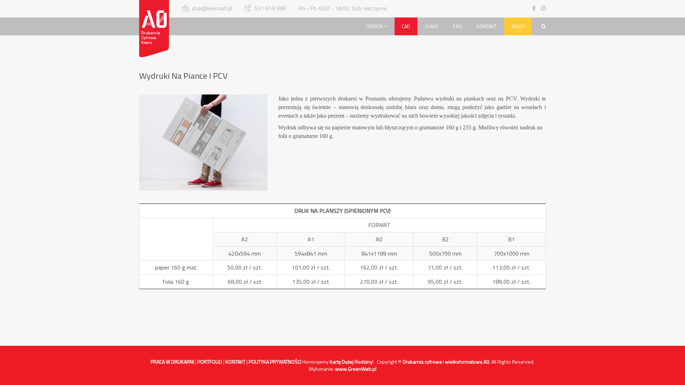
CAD (406, 26)
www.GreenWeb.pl (355, 369)
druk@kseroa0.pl (212, 8)
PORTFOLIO (209, 361)
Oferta (375, 26)
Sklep (517, 26)
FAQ (457, 26)
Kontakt (487, 26)
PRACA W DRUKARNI (172, 361)
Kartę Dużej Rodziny (351, 361)
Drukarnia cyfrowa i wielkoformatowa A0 (446, 361)
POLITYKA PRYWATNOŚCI (275, 361)
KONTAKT (235, 361)
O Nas (431, 26)
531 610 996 (270, 8)
